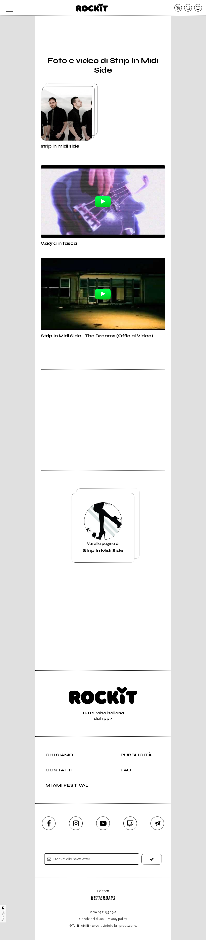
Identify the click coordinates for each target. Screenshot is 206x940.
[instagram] (76, 823)
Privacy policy (117, 919)
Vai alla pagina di (103, 547)
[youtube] (103, 823)
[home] (92, 8)
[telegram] (157, 823)
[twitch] (130, 823)
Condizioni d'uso (91, 919)
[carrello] (178, 8)
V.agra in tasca (59, 243)
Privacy (3, 915)
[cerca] (188, 8)
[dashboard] (198, 8)
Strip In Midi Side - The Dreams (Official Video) (97, 335)
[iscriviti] (151, 859)
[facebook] (49, 823)
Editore (99, 893)
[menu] (8, 8)
